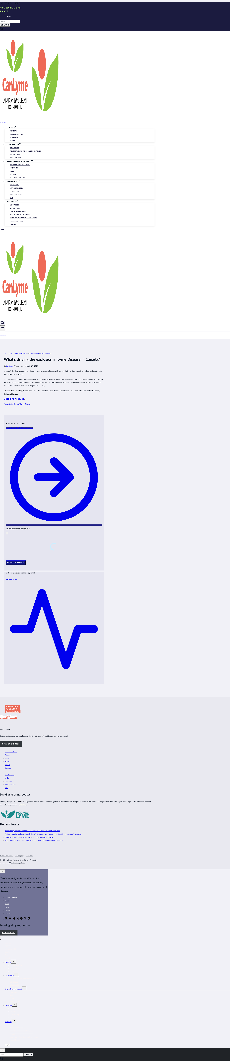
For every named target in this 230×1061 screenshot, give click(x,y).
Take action (12, 709)
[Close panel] (2, 871)
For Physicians (9, 353)
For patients (15, 154)
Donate (4, 11)
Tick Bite (13, 131)
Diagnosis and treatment (20, 165)
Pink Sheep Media (18, 863)
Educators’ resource (19, 211)
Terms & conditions (6, 856)
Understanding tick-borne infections (25, 151)
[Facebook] (2, 717)
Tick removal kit (16, 134)
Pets (11, 198)
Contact (8, 768)
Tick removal (15, 137)
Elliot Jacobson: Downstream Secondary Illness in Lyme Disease (29, 837)
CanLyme (9, 366)
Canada (16, 404)
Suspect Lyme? (15, 1040)
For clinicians (15, 157)
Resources (14, 205)
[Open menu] (2, 328)
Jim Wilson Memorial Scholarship (23, 218)
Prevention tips (16, 194)
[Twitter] (5, 717)
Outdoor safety (16, 188)
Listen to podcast (14, 399)
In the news (9, 778)
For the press (9, 775)
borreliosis (8, 404)
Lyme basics (14, 148)
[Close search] (2, 1050)
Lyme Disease (25, 404)
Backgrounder (10, 784)
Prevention (14, 185)
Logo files (29, 856)
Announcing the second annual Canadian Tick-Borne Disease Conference (32, 831)
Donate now (12, 706)
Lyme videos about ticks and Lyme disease (24, 1037)
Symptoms (14, 168)
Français (3, 122)
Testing (13, 174)
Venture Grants (16, 221)
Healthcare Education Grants (19, 1028)
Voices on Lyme (45, 353)
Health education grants (20, 215)
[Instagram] (9, 717)
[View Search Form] (2, 323)
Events (7, 765)
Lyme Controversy (21, 353)
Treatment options (17, 178)
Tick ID (12, 141)
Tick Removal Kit (16, 965)
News (9, 16)
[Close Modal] (7, 533)
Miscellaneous (34, 353)
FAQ (6, 788)
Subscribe (8, 958)
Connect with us (11, 752)
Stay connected (11, 744)
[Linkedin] (15, 717)
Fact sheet (8, 781)
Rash (12, 171)
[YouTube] (12, 717)
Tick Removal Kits (10, 8)
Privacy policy (19, 856)
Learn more (22, 805)
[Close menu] (0, 938)
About (7, 755)
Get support (15, 208)
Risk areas (14, 191)
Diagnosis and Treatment (13, 989)
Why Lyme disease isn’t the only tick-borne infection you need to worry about (34, 840)
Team (7, 758)
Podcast (13, 224)
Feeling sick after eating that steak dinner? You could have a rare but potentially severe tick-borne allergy (44, 834)
